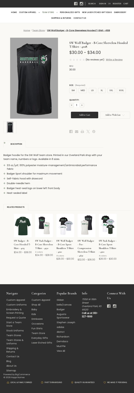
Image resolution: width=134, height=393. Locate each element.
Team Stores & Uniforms (15, 341)
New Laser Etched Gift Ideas (97, 12)
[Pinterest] (93, 131)
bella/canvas (64, 304)
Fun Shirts (37, 328)
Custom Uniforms (16, 304)
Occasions (38, 323)
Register (117, 3)
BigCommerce (22, 374)
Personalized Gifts (70, 12)
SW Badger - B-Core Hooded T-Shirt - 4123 (22, 244)
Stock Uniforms (15, 330)
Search (92, 3)
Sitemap (11, 370)
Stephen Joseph (66, 322)
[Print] (82, 131)
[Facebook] (75, 3)
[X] (88, 131)
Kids (34, 314)
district (61, 332)
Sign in (102, 3)
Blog (8, 361)
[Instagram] (81, 3)
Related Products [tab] (16, 207)
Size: (77, 85)
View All (61, 351)
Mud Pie (61, 346)
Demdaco (62, 341)
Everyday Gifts (40, 338)
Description (16, 144)
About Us (11, 365)
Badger (61, 309)
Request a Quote (16, 317)
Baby (34, 309)
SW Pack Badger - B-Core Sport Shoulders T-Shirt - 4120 (108, 246)
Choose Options (22, 228)
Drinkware (37, 319)
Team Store (48, 12)
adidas (60, 327)
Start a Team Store (14, 324)
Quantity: (74, 100)
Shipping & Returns (61, 18)
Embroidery (120, 12)
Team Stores (13, 335)
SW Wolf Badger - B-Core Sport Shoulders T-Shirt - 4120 (65, 246)
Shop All (36, 304)
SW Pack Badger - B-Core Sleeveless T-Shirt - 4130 (44, 244)
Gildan (60, 300)
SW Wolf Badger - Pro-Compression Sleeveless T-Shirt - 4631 (86, 248)
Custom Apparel (28, 12)
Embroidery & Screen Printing (15, 311)
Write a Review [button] (114, 59)
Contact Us (80, 18)
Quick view (22, 221)
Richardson (63, 336)
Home (14, 12)
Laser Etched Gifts (42, 342)
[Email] (76, 131)
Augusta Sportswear (63, 316)
